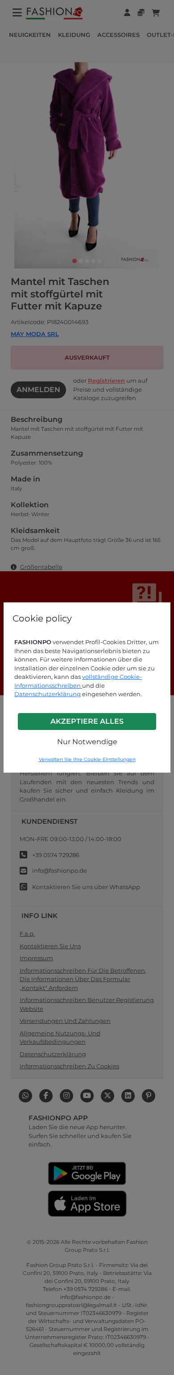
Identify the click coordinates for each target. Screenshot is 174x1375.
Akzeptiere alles (87, 721)
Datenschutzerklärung (47, 694)
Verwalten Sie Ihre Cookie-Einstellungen (87, 759)
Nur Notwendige (87, 742)
